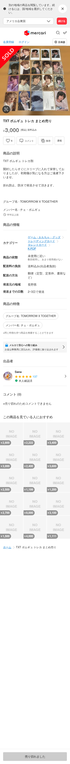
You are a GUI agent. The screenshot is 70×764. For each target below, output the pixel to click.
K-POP (32, 248)
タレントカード (37, 245)
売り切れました (35, 756)
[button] (57, 33)
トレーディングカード (41, 241)
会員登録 (8, 42)
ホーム (7, 547)
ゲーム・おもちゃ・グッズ (44, 237)
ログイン (24, 42)
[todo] (65, 32)
